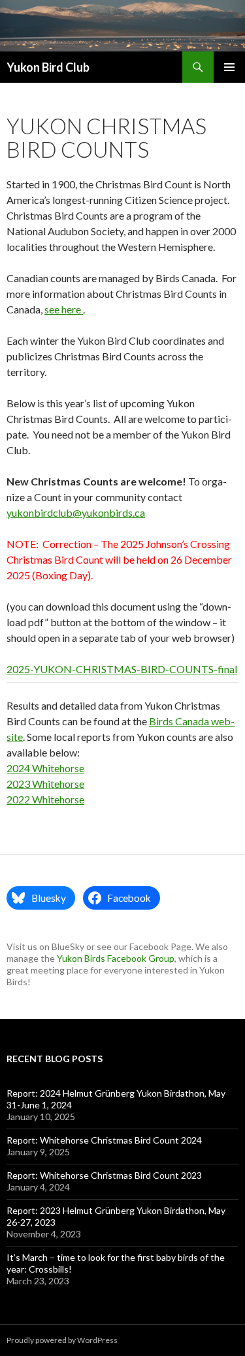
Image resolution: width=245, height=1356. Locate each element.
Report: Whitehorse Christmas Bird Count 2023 (104, 1175)
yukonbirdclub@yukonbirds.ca (76, 512)
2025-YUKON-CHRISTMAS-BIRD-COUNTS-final (122, 669)
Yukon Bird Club (48, 67)
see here (63, 309)
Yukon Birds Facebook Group (115, 958)
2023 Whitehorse (45, 783)
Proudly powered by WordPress (62, 1340)
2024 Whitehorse (45, 768)
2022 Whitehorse (45, 799)
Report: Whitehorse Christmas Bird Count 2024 (104, 1140)
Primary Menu (229, 67)
